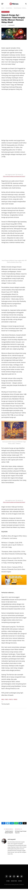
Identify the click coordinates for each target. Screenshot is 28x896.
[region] (14, 114)
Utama (8, 881)
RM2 (2, 699)
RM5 (6, 699)
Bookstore (14, 881)
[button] (2, 3)
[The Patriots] (14, 4)
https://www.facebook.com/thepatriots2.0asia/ (14, 176)
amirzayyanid (11, 25)
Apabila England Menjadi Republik (9, 832)
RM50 (15, 699)
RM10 (11, 699)
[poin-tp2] (14, 584)
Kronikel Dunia (5, 11)
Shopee (20, 881)
